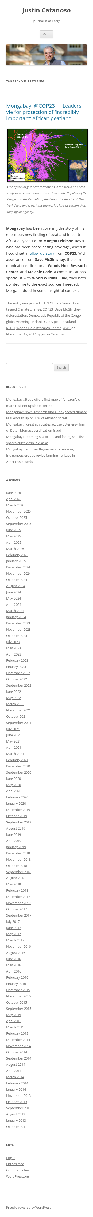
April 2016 (13, 971)
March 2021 (15, 753)
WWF (67, 328)
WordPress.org (17, 1176)
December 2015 (18, 990)
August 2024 (15, 586)
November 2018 (18, 859)
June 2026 (13, 492)
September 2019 (18, 822)
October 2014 (16, 1052)
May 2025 (13, 536)
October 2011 (16, 1126)
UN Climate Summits (60, 303)
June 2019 (13, 834)
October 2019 (16, 815)
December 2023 (18, 623)
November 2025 (18, 511)
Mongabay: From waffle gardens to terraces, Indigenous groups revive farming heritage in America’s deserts (40, 455)
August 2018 (15, 878)
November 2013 (18, 1095)
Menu (46, 34)
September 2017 (18, 915)
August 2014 (15, 1064)
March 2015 (15, 1027)
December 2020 (18, 766)
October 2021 (16, 716)
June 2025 (13, 530)
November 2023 (18, 629)
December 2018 (18, 853)
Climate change (29, 309)
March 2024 (15, 610)
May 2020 (13, 784)
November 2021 (18, 710)
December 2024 (18, 567)
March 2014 (15, 1077)
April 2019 (13, 840)
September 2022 (18, 685)
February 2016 (17, 977)
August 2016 (15, 952)
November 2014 (18, 1045)
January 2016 (16, 983)
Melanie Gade (41, 321)
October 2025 (16, 517)
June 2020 (13, 778)
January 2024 (16, 617)
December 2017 (18, 896)
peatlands (70, 321)
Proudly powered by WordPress (28, 1207)
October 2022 (16, 679)
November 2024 (18, 573)
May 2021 (13, 741)
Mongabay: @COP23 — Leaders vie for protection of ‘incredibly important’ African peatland (43, 112)
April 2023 (13, 654)
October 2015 (16, 1002)
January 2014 (16, 1089)
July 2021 (13, 728)
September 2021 (18, 722)
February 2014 (17, 1083)
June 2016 (13, 958)
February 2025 (17, 554)
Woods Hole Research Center (38, 328)
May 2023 (13, 648)
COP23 (48, 309)
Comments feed (18, 1170)
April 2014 (13, 1070)
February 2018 (17, 890)
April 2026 (13, 498)
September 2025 (18, 523)
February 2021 (17, 760)
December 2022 (18, 673)
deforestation (16, 315)
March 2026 (15, 505)
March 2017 (15, 940)
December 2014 (18, 1039)
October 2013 (16, 1101)
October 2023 (16, 635)
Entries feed (15, 1164)
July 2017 (13, 921)
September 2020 (18, 772)
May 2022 (13, 697)
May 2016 (13, 965)
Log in (11, 1157)
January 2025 (16, 561)
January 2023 (16, 666)
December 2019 (18, 809)
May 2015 (13, 1014)
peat (57, 321)
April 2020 (13, 791)
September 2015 (18, 1008)
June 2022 (13, 691)
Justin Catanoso (46, 10)
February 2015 (17, 1033)
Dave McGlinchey (68, 309)
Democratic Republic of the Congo (55, 315)
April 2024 (13, 604)
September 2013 (18, 1108)
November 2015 (18, 996)
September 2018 (18, 871)
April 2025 (13, 542)
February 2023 (17, 660)
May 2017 (13, 934)
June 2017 (13, 927)
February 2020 (17, 797)
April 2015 (13, 1021)
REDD (10, 328)
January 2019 (16, 847)
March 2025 (15, 548)
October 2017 (16, 909)
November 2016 (18, 946)
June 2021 (13, 735)
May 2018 (13, 884)
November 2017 (18, 903)
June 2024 (13, 592)
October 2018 (16, 865)
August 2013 (15, 1114)
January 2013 (16, 1120)
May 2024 (13, 598)
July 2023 (13, 641)
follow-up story (41, 253)
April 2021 (13, 747)
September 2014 (18, 1058)
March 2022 (15, 704)
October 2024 (16, 579)
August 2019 (15, 828)
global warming (18, 321)
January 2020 (16, 803)
